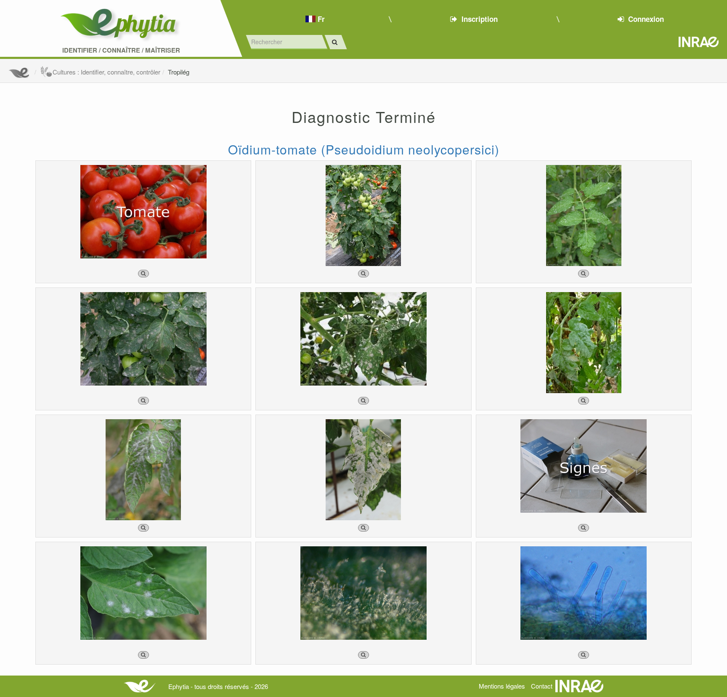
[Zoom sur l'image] (143, 273)
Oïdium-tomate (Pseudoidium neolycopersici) (363, 149)
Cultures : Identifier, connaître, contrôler (106, 71)
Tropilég (178, 71)
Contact (541, 685)
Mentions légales (502, 685)
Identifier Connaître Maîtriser (121, 50)
